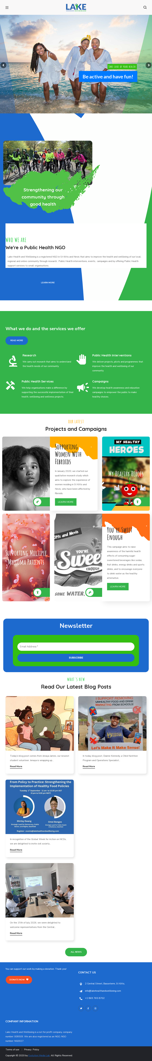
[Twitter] (81, 1008)
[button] (145, 7)
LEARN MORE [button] (65, 502)
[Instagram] (95, 1008)
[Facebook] (88, 1008)
